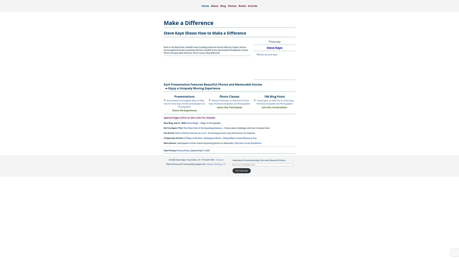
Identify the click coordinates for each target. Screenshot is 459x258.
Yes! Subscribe (241, 170)
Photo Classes (229, 96)
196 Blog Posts (274, 96)
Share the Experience (184, 110)
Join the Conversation (274, 107)
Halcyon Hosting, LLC (216, 164)
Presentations (184, 96)
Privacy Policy (183, 150)
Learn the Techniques (229, 107)
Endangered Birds (212, 138)
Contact (219, 160)
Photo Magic (192, 123)
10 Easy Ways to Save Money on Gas (240, 138)
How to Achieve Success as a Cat (190, 133)
